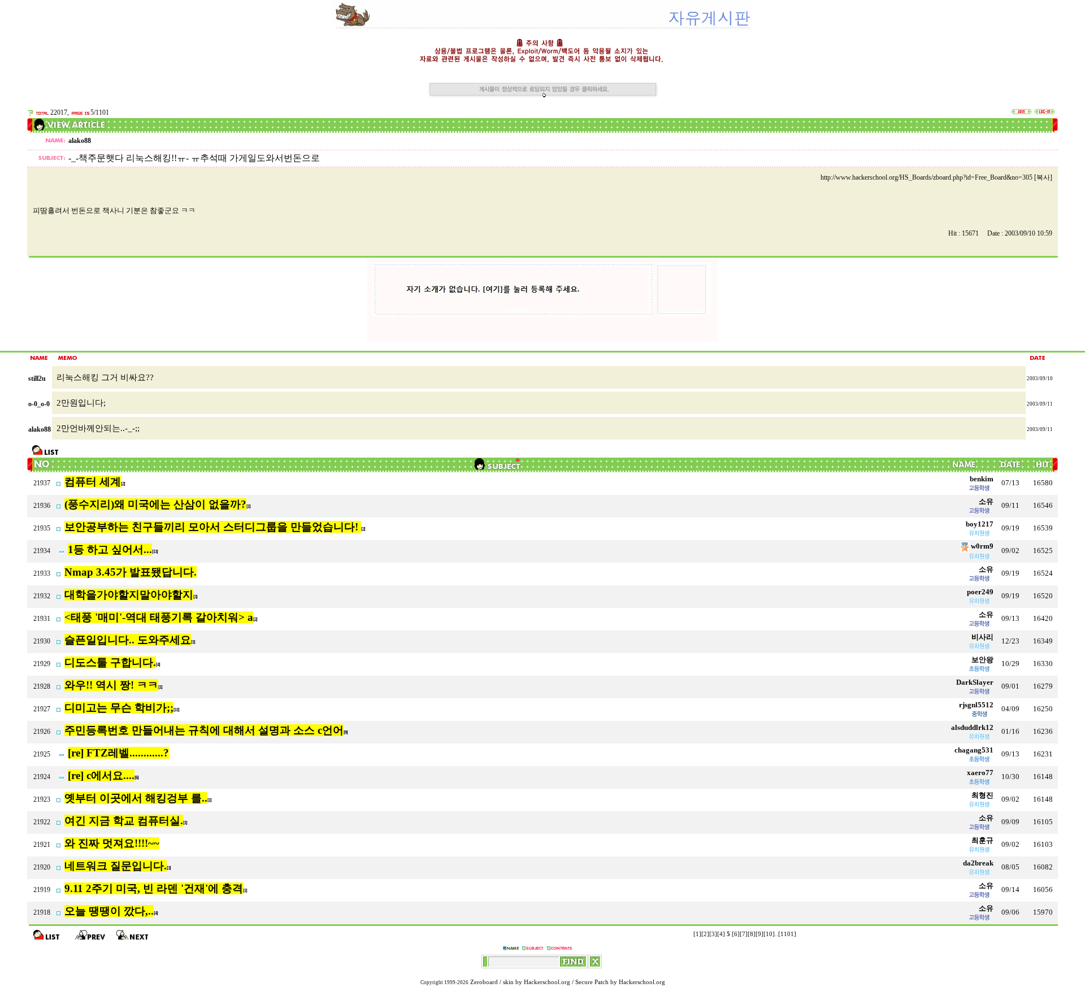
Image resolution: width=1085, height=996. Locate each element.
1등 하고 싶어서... (110, 549)
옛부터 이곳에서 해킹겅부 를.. (135, 798)
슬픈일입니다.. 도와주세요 (127, 640)
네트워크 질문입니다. (115, 866)
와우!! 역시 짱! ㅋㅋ (111, 685)
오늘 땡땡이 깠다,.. (109, 911)
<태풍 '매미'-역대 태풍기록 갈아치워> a (158, 617)
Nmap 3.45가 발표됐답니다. (130, 572)
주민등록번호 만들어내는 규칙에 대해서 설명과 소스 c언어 (204, 730)
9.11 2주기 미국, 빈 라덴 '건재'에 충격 (153, 888)
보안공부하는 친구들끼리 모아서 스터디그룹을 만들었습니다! (212, 527)
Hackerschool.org (547, 982)
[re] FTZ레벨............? (118, 753)
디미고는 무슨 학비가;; (118, 708)
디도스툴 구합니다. (110, 662)
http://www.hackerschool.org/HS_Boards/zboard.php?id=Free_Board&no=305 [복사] (936, 177)
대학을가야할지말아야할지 (128, 595)
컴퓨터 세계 (92, 482)
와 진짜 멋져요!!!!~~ (111, 843)
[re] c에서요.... (101, 775)
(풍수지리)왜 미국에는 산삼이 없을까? (155, 504)
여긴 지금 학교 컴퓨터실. (123, 821)
